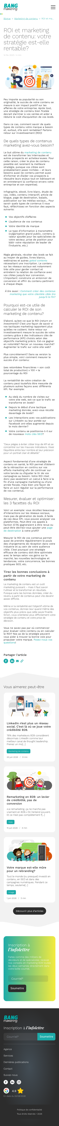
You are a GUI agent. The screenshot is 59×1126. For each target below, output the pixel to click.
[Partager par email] (17, 661)
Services (8, 1055)
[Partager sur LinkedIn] (12, 661)
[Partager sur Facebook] (6, 661)
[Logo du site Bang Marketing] (11, 7)
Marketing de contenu (26, 18)
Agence (8, 1049)
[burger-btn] (53, 7)
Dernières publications (16, 1062)
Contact (8, 1068)
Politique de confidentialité (29, 1110)
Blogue (7, 18)
